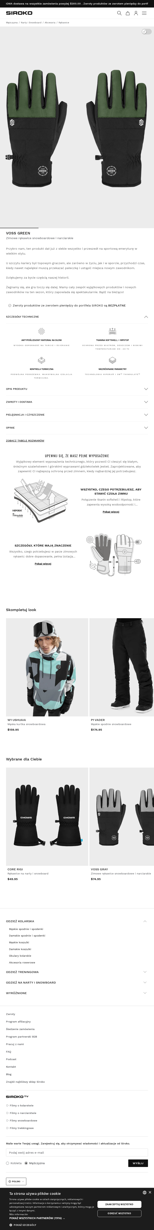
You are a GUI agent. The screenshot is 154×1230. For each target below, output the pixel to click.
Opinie (10, 427)
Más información (18, 1214)
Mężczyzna (37, 1163)
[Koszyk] (127, 13)
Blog (8, 1074)
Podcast (11, 1059)
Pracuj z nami (15, 1044)
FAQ (8, 1051)
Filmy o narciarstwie (23, 1112)
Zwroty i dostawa (19, 401)
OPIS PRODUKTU (16, 388)
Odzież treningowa (22, 972)
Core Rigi (15, 869)
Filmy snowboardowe (23, 1120)
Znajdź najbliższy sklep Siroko (25, 1081)
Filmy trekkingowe (22, 1128)
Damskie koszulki (20, 949)
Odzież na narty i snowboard (31, 982)
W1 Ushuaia (17, 720)
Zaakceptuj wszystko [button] (119, 1204)
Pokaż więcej (111, 511)
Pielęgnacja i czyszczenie (25, 414)
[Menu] (144, 13)
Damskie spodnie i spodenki (27, 935)
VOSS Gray (99, 869)
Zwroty (10, 1014)
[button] (52, 1218)
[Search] (119, 13)
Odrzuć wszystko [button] (119, 1213)
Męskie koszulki (19, 942)
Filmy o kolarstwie (21, 1105)
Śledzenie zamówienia (20, 1029)
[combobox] (144, 1192)
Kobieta (16, 1163)
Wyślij (138, 1163)
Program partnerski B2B (21, 1036)
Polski (16, 1181)
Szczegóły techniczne (22, 316)
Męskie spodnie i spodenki (26, 928)
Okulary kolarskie (20, 955)
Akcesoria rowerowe (22, 962)
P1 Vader (98, 720)
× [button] (149, 1192)
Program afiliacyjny (18, 1021)
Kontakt (11, 1066)
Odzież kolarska (20, 921)
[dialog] (77, 1209)
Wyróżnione (16, 993)
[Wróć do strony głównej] (19, 13)
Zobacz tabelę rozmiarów (25, 440)
